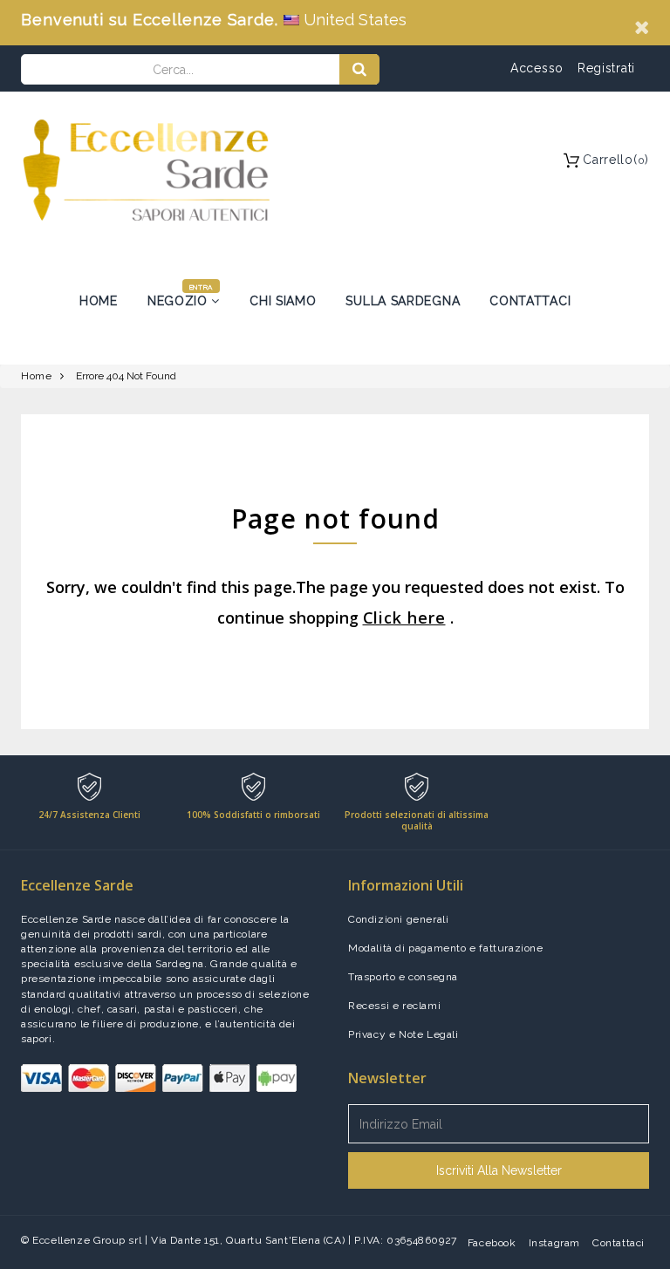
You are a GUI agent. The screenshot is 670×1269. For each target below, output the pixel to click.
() (616, 160)
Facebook (492, 1243)
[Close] (641, 27)
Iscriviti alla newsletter (499, 1170)
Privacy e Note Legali (403, 1034)
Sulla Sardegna (402, 301)
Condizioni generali (398, 919)
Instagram (554, 1243)
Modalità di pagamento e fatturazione (446, 948)
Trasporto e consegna (403, 977)
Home (98, 301)
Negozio (179, 301)
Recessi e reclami (394, 1006)
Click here (404, 617)
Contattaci (530, 301)
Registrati (606, 68)
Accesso (537, 68)
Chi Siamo (283, 301)
